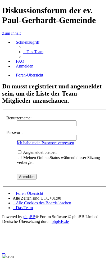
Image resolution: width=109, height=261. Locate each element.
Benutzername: (18, 118)
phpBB (29, 216)
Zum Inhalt (11, 33)
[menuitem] (33, 52)
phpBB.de (60, 221)
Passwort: (14, 132)
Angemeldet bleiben (39, 152)
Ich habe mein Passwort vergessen (45, 143)
